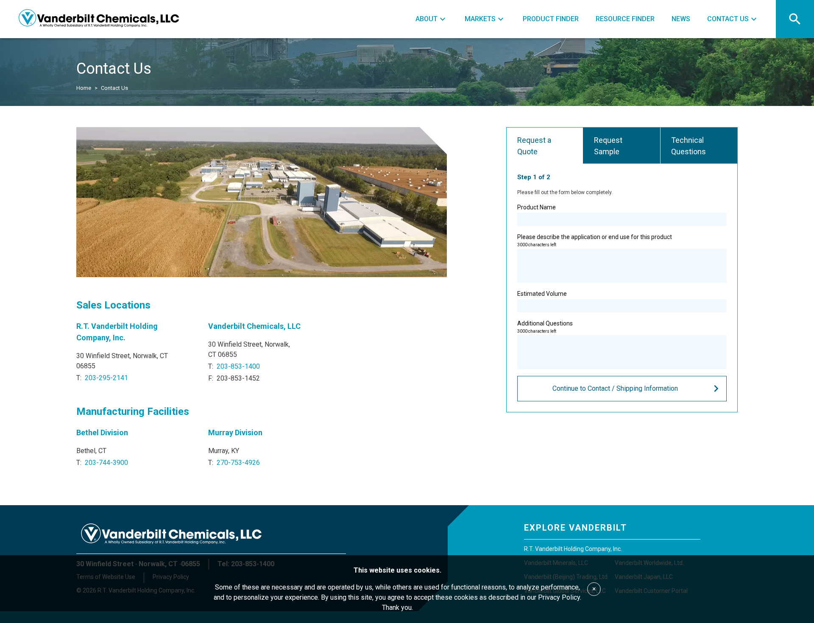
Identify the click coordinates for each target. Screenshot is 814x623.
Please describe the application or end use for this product (594, 240)
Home (83, 88)
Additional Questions (545, 327)
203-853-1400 (238, 366)
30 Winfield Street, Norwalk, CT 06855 (122, 361)
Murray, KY (223, 451)
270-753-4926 (238, 463)
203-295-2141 (106, 378)
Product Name (536, 207)
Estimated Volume (542, 293)
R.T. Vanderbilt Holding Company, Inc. (573, 548)
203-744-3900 (106, 463)
